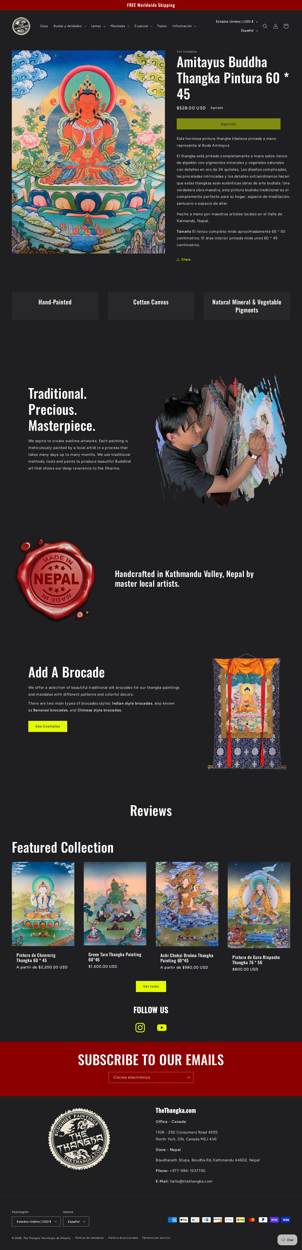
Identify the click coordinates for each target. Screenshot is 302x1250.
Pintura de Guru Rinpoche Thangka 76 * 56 (256, 960)
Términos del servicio (156, 1237)
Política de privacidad (123, 1237)
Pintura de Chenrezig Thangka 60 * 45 (36, 957)
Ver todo (151, 986)
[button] (69, 26)
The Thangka (31, 1238)
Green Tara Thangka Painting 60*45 (115, 956)
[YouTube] (161, 1027)
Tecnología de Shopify (56, 1238)
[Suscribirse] (188, 1077)
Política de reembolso (89, 1237)
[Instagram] (140, 1027)
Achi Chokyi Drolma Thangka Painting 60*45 (187, 958)
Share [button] (186, 259)
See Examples (47, 726)
